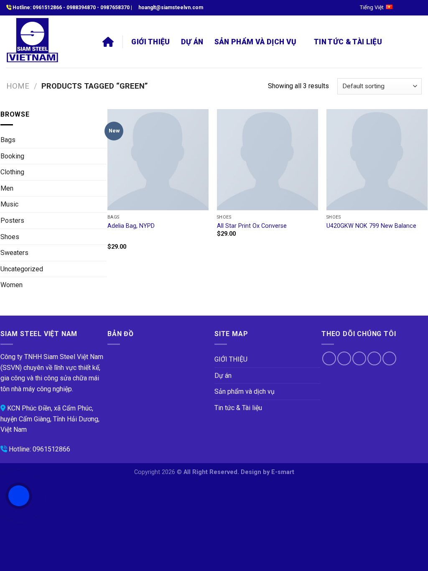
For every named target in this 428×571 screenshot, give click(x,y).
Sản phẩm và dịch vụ (255, 42)
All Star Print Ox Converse (252, 225)
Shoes (9, 237)
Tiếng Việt (372, 7)
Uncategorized (21, 269)
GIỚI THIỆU (150, 42)
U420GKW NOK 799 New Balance (371, 225)
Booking (12, 156)
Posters (12, 220)
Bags (7, 140)
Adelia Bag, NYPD (131, 225)
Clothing (12, 172)
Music (9, 204)
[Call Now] (18, 495)
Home (17, 86)
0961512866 (47, 7)
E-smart (282, 472)
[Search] (397, 41)
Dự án (192, 42)
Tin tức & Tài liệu (348, 42)
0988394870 (81, 7)
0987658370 (115, 7)
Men (6, 188)
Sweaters (14, 253)
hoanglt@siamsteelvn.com (170, 7)
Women (11, 285)
